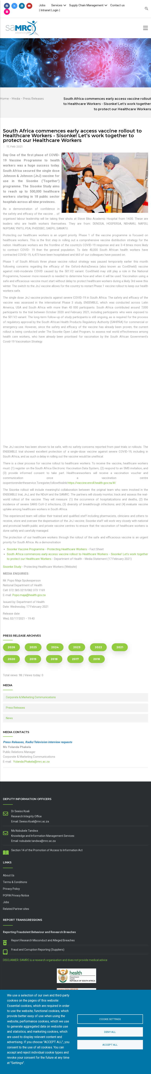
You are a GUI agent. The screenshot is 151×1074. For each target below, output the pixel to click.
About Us (8, 875)
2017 (75, 659)
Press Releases (33, 98)
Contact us (117, 5)
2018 (54, 659)
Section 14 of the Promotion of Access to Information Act (47, 850)
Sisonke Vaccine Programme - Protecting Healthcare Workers (47, 549)
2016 (96, 659)
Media (16, 98)
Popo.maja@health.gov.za (29, 595)
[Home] (26, 27)
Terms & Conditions (15, 882)
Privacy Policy (11, 888)
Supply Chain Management (86, 5)
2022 (98, 647)
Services (56, 5)
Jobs (42, 5)
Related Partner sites (16, 908)
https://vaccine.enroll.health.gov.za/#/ (92, 483)
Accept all (110, 1044)
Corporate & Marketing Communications (31, 697)
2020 (11, 659)
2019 (32, 659)
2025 (33, 647)
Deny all (110, 1031)
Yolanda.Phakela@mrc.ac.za (31, 761)
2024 (55, 647)
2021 (119, 647)
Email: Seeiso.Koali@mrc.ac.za (30, 821)
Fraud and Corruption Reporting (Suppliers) (37, 949)
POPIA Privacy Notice (16, 895)
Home (4, 98)
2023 (76, 647)
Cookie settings (110, 1019)
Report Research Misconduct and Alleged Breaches (43, 940)
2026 (11, 647)
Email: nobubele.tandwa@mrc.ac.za (33, 841)
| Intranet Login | (49, 10)
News (9, 718)
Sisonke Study (12, 566)
